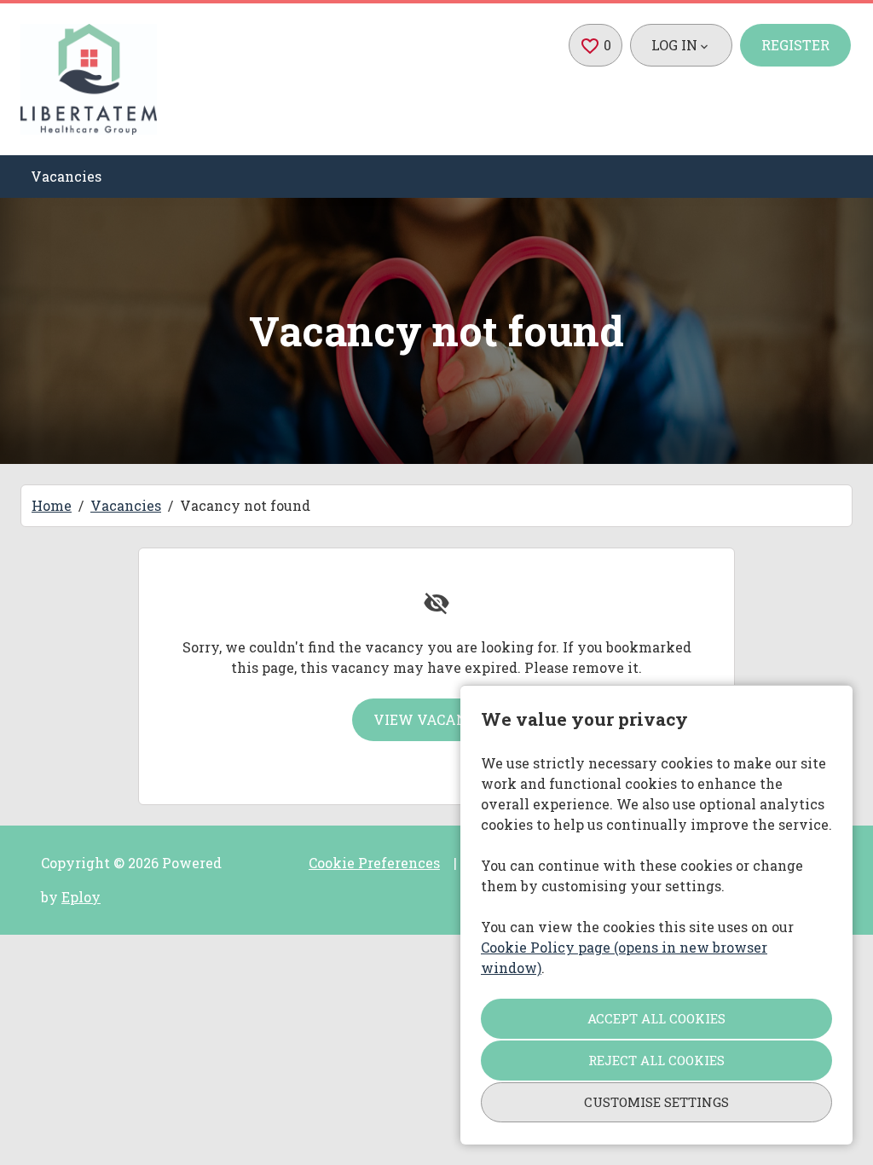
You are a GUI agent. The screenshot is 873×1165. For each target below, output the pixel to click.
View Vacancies (435, 719)
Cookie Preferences (374, 863)
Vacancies (66, 176)
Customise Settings (656, 1101)
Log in (674, 45)
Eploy (81, 897)
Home (52, 505)
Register (795, 45)
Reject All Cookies (656, 1060)
